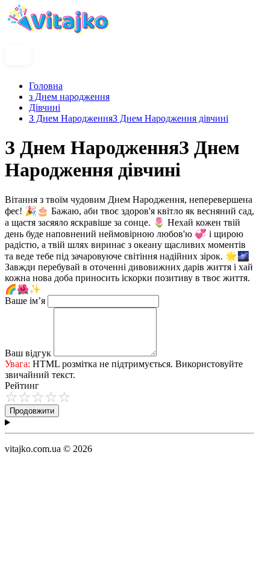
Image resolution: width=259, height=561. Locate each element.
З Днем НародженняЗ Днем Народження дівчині (128, 118)
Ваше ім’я (25, 301)
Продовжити (32, 410)
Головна (46, 86)
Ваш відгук (28, 353)
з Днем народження (69, 96)
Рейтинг (22, 385)
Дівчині (44, 107)
